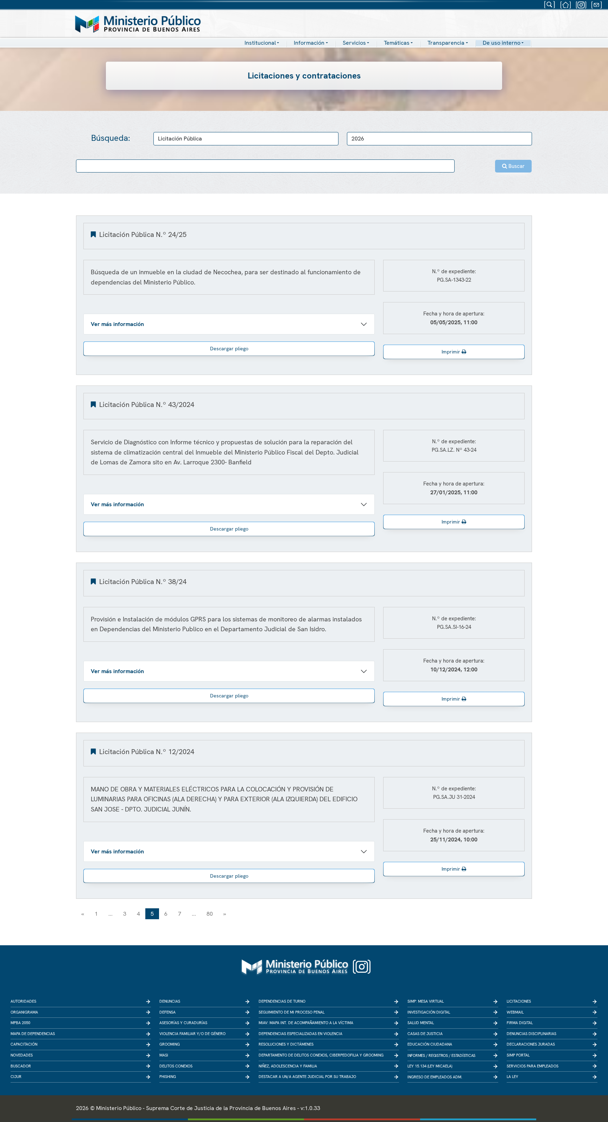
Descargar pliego (229, 348)
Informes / (417, 1055)
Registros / (439, 1055)
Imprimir (452, 352)
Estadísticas (463, 1055)
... (110, 913)
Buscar (516, 166)
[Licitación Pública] (94, 234)
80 (210, 913)
